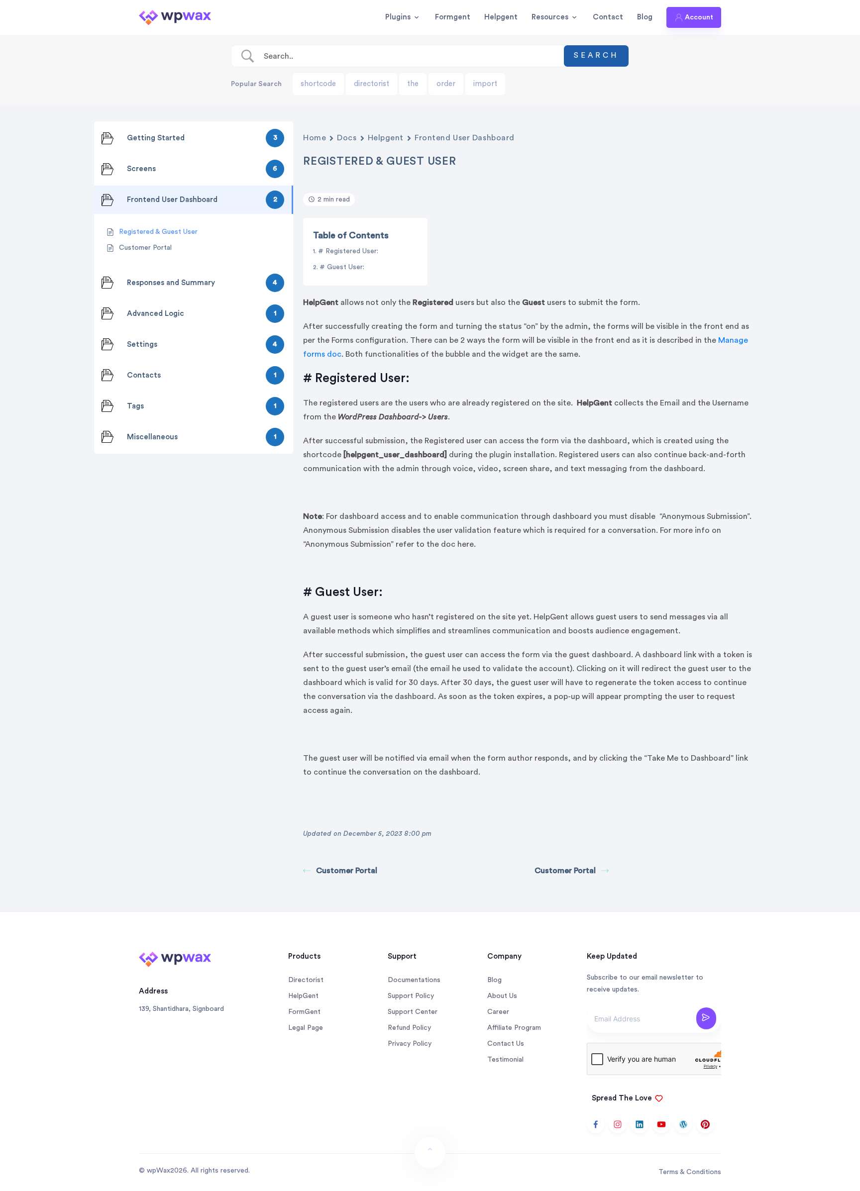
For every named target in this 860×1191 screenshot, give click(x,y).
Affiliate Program (514, 1027)
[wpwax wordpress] (683, 1124)
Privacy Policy (409, 1043)
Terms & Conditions (689, 1172)
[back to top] (430, 1152)
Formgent (452, 17)
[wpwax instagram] (618, 1124)
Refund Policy (409, 1027)
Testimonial (505, 1059)
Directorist (305, 980)
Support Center (412, 1011)
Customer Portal (346, 871)
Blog (644, 17)
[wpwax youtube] (661, 1124)
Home (314, 138)
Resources (550, 17)
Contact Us (505, 1043)
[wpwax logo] (175, 17)
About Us (502, 995)
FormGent (304, 1011)
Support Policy (411, 995)
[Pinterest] (705, 1124)
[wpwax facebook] (596, 1124)
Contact (608, 17)
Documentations (414, 980)
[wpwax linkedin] (639, 1124)
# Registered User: (349, 251)
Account (699, 17)
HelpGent (303, 995)
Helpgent (501, 17)
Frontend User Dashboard (465, 138)
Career (498, 1011)
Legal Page (305, 1027)
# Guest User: (343, 267)
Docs (346, 138)
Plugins (398, 17)
